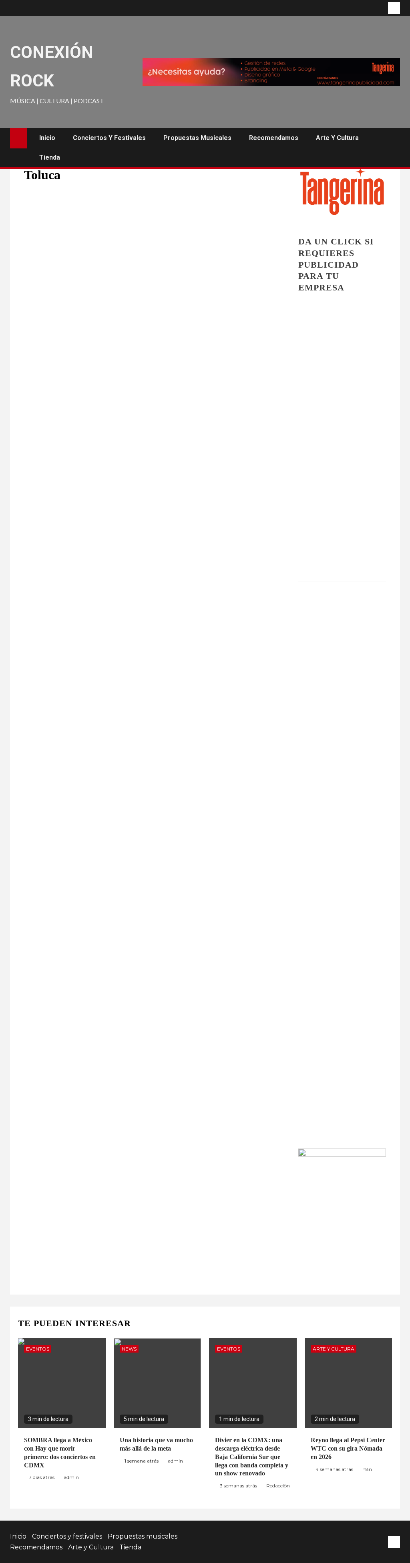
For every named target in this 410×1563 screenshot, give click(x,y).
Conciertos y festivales (109, 138)
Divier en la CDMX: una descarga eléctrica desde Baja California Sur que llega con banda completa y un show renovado (251, 1457)
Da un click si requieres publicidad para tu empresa (336, 264)
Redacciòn (278, 1486)
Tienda (49, 157)
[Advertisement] (342, 437)
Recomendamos (273, 138)
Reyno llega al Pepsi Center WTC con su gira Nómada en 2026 (348, 1448)
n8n (367, 1469)
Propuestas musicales (197, 138)
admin (71, 1477)
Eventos (37, 1349)
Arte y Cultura (337, 138)
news (129, 1349)
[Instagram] (394, 8)
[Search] (393, 147)
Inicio (47, 138)
